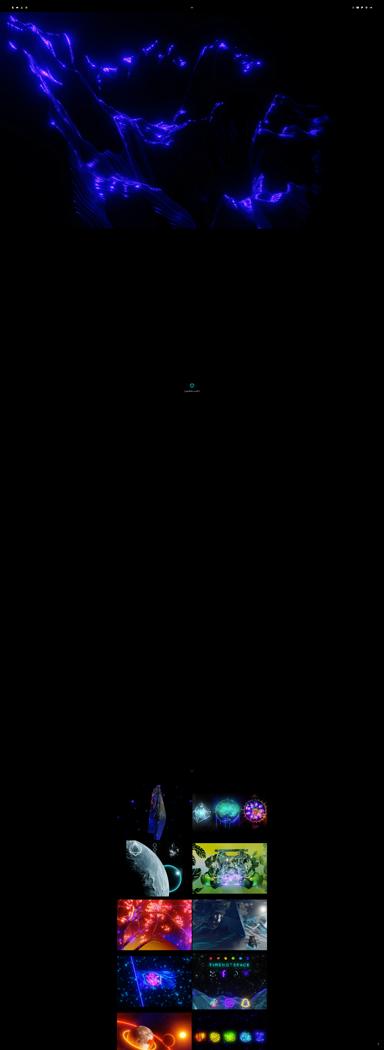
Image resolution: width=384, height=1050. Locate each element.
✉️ (17, 7)
